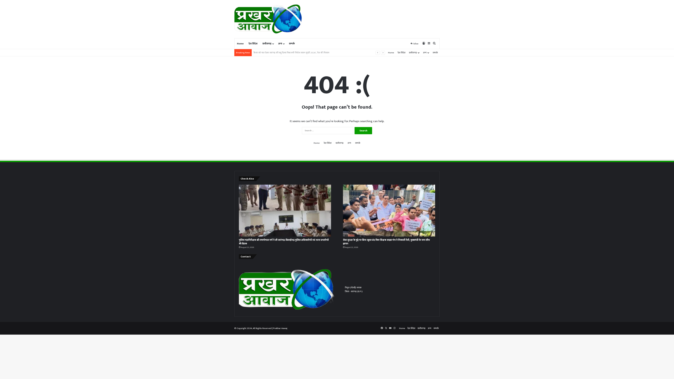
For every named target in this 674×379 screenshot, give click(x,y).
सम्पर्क (292, 44)
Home (240, 44)
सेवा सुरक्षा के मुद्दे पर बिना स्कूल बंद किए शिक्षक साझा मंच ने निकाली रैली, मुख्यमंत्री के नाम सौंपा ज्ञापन (386, 242)
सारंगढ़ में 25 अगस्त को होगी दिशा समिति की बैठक (274, 53)
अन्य (280, 44)
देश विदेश (253, 44)
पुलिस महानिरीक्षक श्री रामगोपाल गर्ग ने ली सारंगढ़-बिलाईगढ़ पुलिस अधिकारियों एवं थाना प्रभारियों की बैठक (284, 242)
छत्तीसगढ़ (266, 44)
